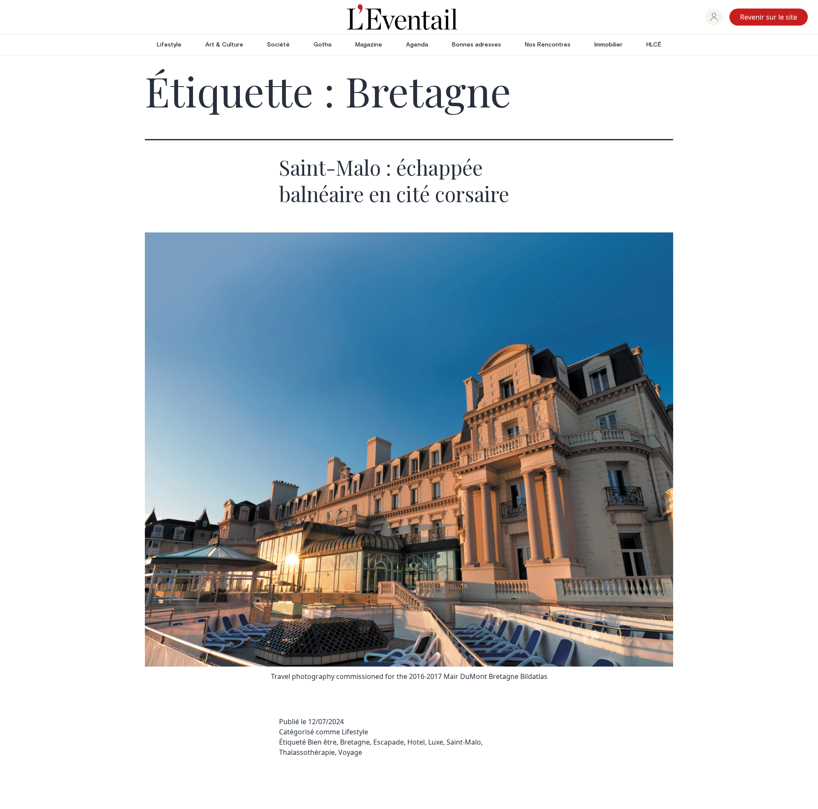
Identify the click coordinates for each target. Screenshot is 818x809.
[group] (714, 17)
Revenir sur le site (768, 17)
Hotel (416, 742)
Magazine (368, 45)
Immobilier (608, 45)
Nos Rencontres (547, 45)
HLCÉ (653, 45)
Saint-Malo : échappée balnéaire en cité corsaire (394, 180)
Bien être (322, 742)
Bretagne (355, 742)
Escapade (388, 742)
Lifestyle (169, 45)
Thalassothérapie (307, 752)
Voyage (350, 752)
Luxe (435, 742)
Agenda (417, 45)
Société (278, 45)
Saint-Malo (463, 742)
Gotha (322, 45)
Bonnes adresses (476, 45)
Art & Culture (224, 45)
